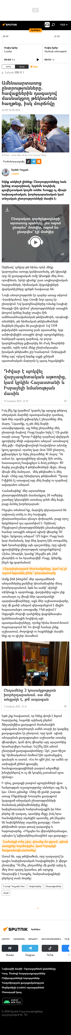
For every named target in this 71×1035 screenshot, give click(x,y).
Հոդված (15, 174)
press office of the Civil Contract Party (28, 155)
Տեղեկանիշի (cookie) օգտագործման (23, 987)
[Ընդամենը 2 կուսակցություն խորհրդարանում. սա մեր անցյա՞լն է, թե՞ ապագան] (35, 663)
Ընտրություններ (53, 886)
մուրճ (6, 892)
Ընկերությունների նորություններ (21, 978)
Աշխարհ (33, 939)
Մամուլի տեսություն (55, 51)
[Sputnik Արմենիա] (10, 26)
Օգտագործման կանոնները (40, 968)
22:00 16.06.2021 (11, 110)
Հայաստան (19, 939)
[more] (62, 254)
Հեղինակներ (35, 886)
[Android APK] (12, 1002)
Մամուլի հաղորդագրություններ (27, 973)
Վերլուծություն (51, 939)
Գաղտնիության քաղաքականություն (23, 982)
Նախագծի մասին (12, 968)
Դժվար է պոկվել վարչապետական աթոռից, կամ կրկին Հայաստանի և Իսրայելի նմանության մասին (35, 382)
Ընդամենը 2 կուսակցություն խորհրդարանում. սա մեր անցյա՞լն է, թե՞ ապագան (30, 695)
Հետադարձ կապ (12, 992)
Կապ (5, 973)
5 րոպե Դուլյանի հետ (14, 886)
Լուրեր (8, 51)
